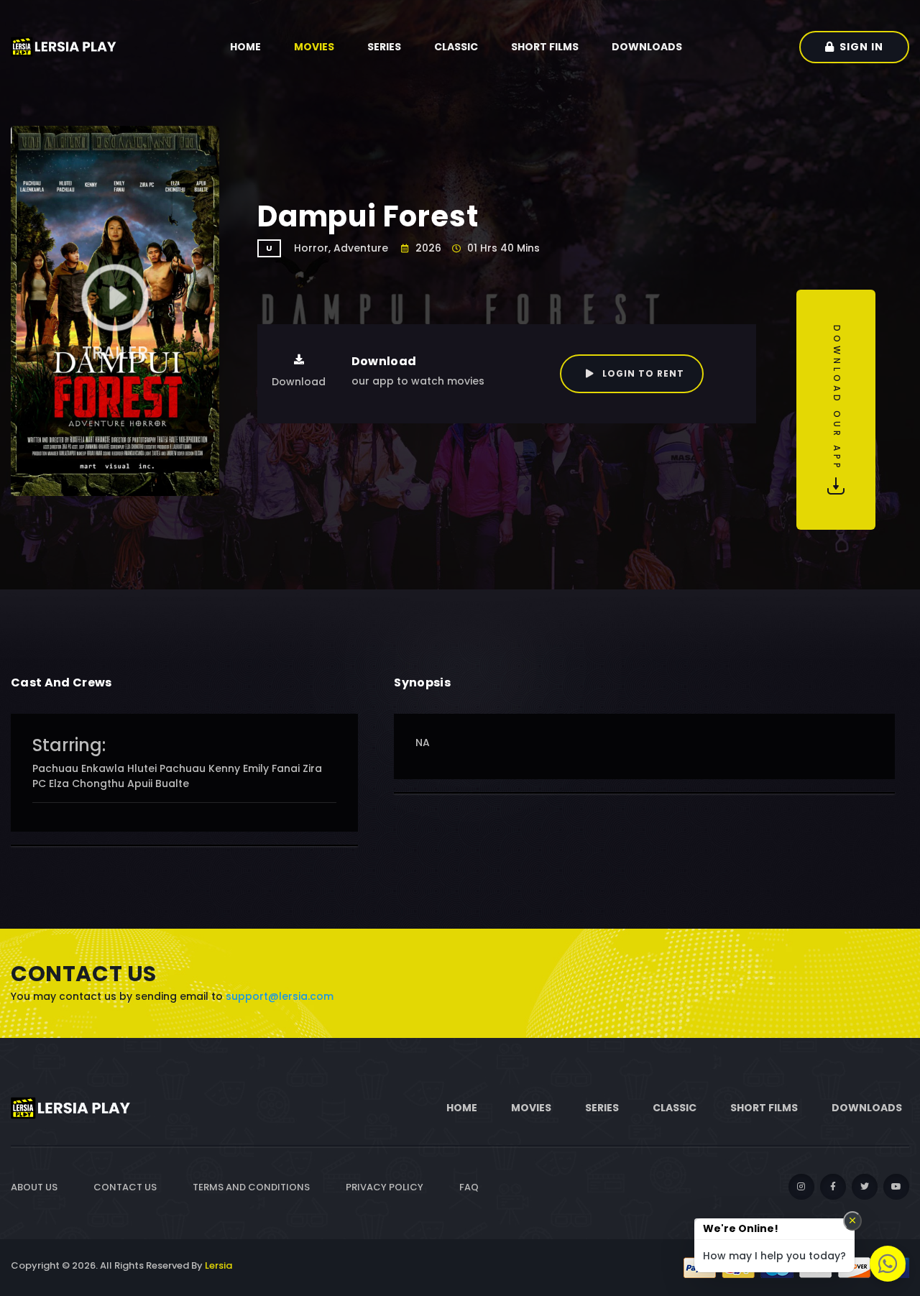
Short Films (545, 47)
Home (245, 47)
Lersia (218, 1265)
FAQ (469, 1187)
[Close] (852, 1221)
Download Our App (837, 401)
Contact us (125, 1187)
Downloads (647, 47)
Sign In (861, 47)
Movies (314, 47)
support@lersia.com (280, 996)
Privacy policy (384, 1187)
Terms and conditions (251, 1187)
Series (384, 47)
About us (34, 1187)
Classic (456, 47)
